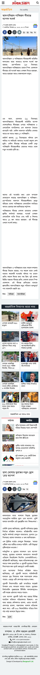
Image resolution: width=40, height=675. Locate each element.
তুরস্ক (9, 617)
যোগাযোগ (34, 626)
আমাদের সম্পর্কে (7, 626)
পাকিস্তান (11, 294)
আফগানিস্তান (21, 294)
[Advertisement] (20, 96)
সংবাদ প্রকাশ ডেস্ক (10, 25)
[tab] (10, 420)
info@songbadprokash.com (21, 642)
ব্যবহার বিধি (17, 626)
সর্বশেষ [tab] (11, 420)
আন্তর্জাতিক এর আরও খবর (20, 414)
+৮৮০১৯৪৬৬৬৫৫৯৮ (23, 639)
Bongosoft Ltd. (28, 661)
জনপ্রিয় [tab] (29, 420)
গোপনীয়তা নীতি (25, 626)
